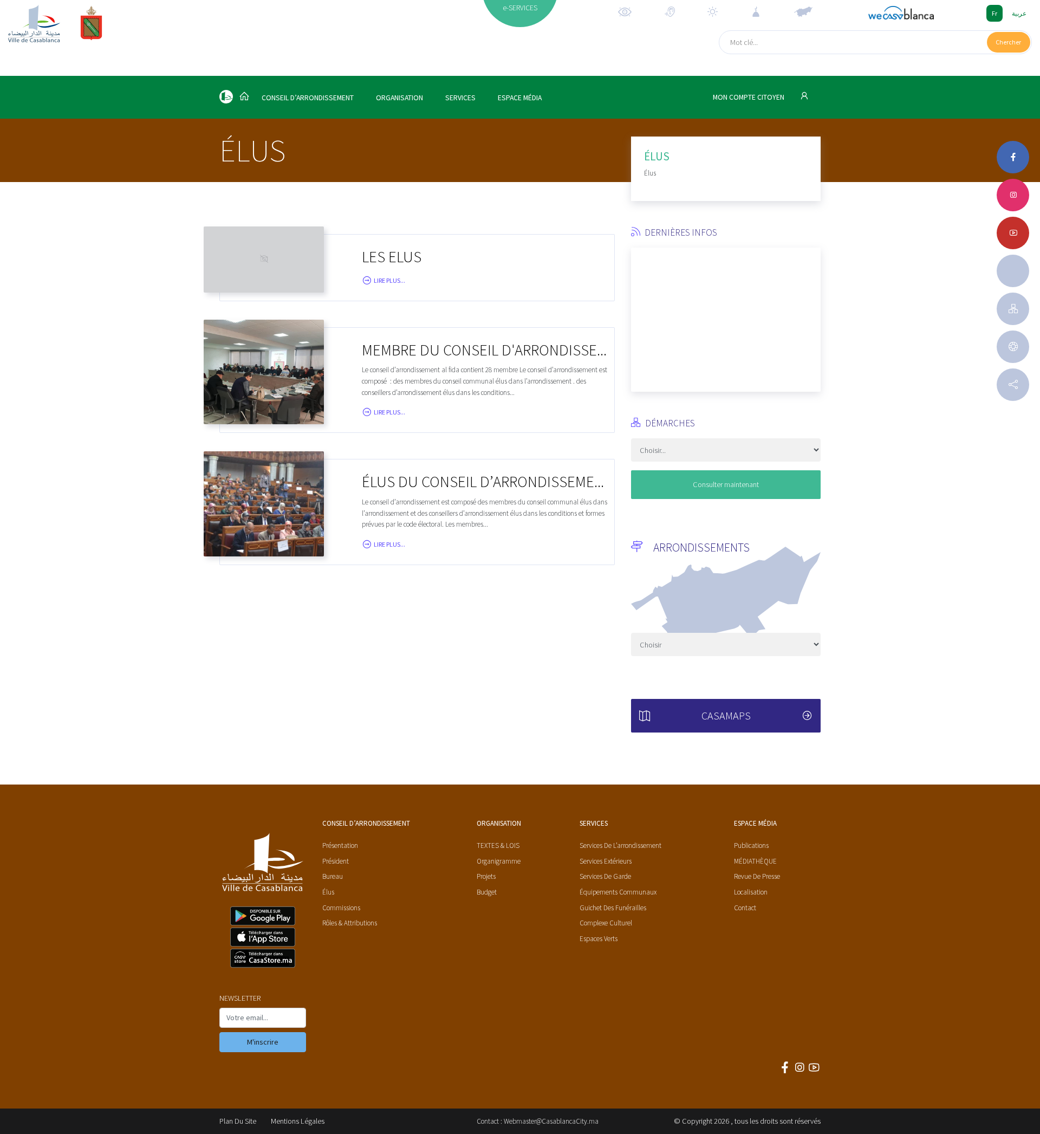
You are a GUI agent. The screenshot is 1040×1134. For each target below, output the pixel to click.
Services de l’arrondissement (620, 845)
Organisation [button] (399, 97)
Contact (745, 907)
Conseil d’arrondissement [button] (308, 97)
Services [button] (460, 97)
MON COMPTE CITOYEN (749, 97)
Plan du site (237, 1121)
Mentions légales (297, 1121)
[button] (639, 315)
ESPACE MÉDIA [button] (520, 97)
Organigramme (499, 861)
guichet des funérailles (613, 907)
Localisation (751, 892)
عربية (1019, 13)
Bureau (332, 876)
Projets (486, 876)
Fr (994, 13)
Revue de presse (757, 876)
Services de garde (605, 876)
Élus (328, 892)
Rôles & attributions (349, 923)
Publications (751, 845)
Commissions (341, 907)
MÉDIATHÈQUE (755, 861)
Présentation (340, 845)
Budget (487, 892)
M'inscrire (262, 1042)
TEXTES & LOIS (498, 845)
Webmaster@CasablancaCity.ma (551, 1121)
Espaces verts (599, 938)
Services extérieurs (606, 861)
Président (335, 861)
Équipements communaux (618, 892)
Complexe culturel (606, 923)
